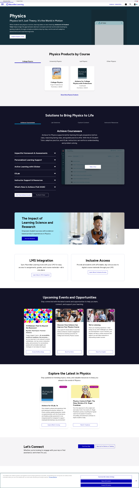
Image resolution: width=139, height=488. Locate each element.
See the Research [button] (30, 238)
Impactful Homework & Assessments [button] (31, 153)
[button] (130, 4)
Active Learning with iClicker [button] (27, 166)
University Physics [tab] (56, 61)
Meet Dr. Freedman (85, 425)
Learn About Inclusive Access (97, 272)
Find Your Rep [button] (86, 446)
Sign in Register (115, 4)
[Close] (136, 481)
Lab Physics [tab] (83, 61)
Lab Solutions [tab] (55, 122)
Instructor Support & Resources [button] (29, 180)
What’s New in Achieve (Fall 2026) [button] (30, 187)
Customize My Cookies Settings (106, 476)
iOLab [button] (17, 173)
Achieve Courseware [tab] (28, 122)
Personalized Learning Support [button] (28, 160)
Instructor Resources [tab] (111, 122)
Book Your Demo (69, 352)
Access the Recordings (38, 352)
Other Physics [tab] (111, 61)
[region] (69, 480)
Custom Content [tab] (83, 122)
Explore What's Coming (54, 425)
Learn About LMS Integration (41, 275)
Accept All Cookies (106, 485)
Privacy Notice (53, 477)
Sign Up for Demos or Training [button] (105, 446)
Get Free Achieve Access (23, 195)
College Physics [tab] (27, 61)
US (135, 1)
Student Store (20, 1)
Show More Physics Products (69, 94)
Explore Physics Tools (17, 36)
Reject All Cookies (106, 481)
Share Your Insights (101, 352)
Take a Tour (93, 167)
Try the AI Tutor (40, 195)
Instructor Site (6, 1)
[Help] (126, 4)
